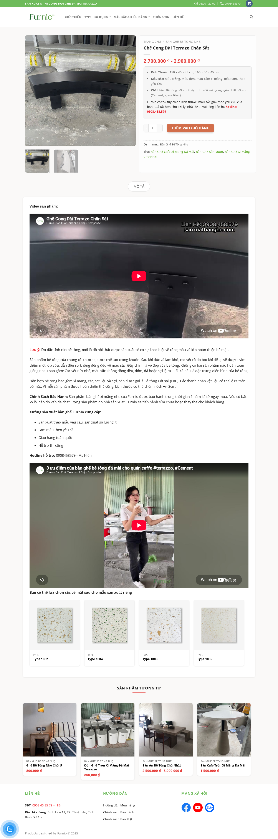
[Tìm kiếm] (251, 17)
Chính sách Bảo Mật (117, 819)
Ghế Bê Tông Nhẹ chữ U (44, 765)
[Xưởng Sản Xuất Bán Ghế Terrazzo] (42, 16)
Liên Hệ (178, 17)
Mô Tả (139, 186)
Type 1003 (149, 659)
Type (87, 17)
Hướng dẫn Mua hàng (119, 805)
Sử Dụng (101, 17)
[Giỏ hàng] (249, 3)
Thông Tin (161, 17)
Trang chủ (152, 42)
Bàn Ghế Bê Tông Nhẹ (182, 42)
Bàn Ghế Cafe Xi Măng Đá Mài (172, 152)
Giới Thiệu (73, 17)
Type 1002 (40, 659)
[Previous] (32, 91)
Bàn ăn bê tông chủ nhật (161, 765)
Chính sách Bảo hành (118, 812)
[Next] (128, 91)
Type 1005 (204, 659)
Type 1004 (95, 659)
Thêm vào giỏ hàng (190, 128)
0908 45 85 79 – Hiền (47, 805)
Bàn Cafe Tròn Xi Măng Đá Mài (222, 765)
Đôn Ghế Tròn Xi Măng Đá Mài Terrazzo (106, 767)
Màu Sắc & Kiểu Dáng (130, 17)
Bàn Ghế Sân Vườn (209, 152)
